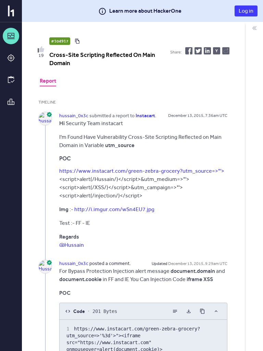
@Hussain (71, 245)
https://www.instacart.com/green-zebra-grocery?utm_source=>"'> (141, 171)
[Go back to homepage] (10, 10)
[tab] (48, 81)
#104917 (59, 41)
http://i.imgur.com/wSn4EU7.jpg (114, 209)
